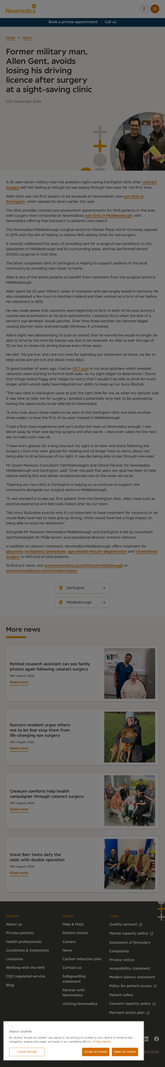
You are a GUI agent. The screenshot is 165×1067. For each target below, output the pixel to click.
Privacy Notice (102, 1042)
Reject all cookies (125, 1052)
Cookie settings (27, 1052)
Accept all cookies (95, 1052)
